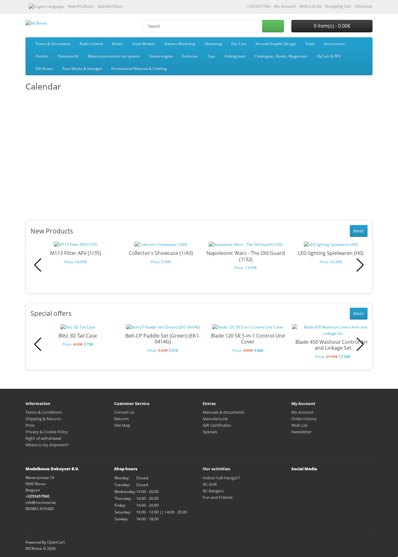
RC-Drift (210, 484)
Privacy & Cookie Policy (46, 432)
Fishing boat (234, 56)
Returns (121, 418)
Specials (210, 432)
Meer (358, 231)
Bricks (117, 43)
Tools (310, 43)
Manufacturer (215, 418)
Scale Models (143, 43)
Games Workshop (179, 43)
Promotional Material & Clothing (139, 68)
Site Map (122, 425)
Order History (304, 418)
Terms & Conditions (43, 412)
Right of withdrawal (43, 438)
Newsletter (301, 432)
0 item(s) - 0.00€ (332, 25)
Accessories (334, 43)
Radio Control (91, 43)
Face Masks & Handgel (82, 68)
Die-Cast (238, 43)
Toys (211, 56)
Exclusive (190, 56)
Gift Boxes (44, 68)
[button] (360, 265)
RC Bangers (213, 491)
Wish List (299, 425)
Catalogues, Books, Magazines (281, 56)
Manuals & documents (223, 412)
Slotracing (213, 43)
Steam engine (161, 56)
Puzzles (42, 56)
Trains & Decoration (52, 43)
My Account (302, 412)
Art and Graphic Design (276, 43)
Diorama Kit (68, 56)
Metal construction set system (114, 56)
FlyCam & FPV (328, 56)
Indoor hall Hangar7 (221, 478)
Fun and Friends (218, 497)
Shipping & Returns (43, 418)
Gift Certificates (217, 425)
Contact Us (124, 412)
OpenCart (56, 542)
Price (30, 425)
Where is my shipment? (47, 445)
